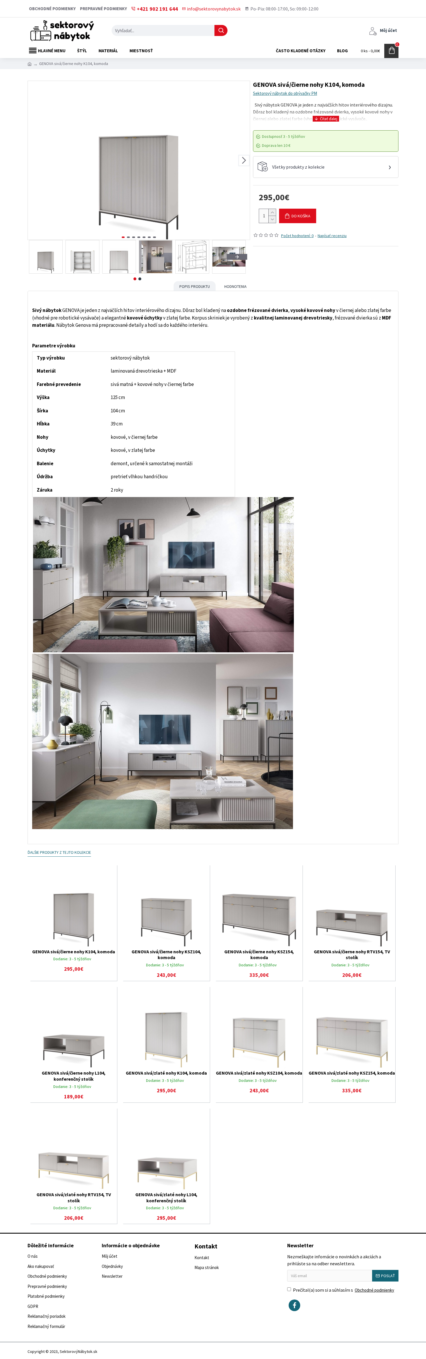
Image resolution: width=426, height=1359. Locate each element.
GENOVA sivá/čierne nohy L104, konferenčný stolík (73, 1076)
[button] (33, 160)
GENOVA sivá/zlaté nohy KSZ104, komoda (259, 1073)
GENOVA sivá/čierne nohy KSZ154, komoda (259, 955)
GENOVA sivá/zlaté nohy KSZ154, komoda (352, 1073)
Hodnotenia (235, 286)
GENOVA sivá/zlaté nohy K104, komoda (166, 1073)
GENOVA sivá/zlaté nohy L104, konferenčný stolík (166, 1197)
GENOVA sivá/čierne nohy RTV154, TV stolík (352, 955)
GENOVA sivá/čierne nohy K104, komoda (73, 951)
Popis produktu (194, 286)
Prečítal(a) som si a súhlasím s (343, 1290)
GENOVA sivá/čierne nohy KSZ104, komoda (166, 955)
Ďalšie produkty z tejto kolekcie (59, 852)
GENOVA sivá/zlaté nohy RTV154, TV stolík (74, 1197)
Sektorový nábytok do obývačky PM (285, 93)
